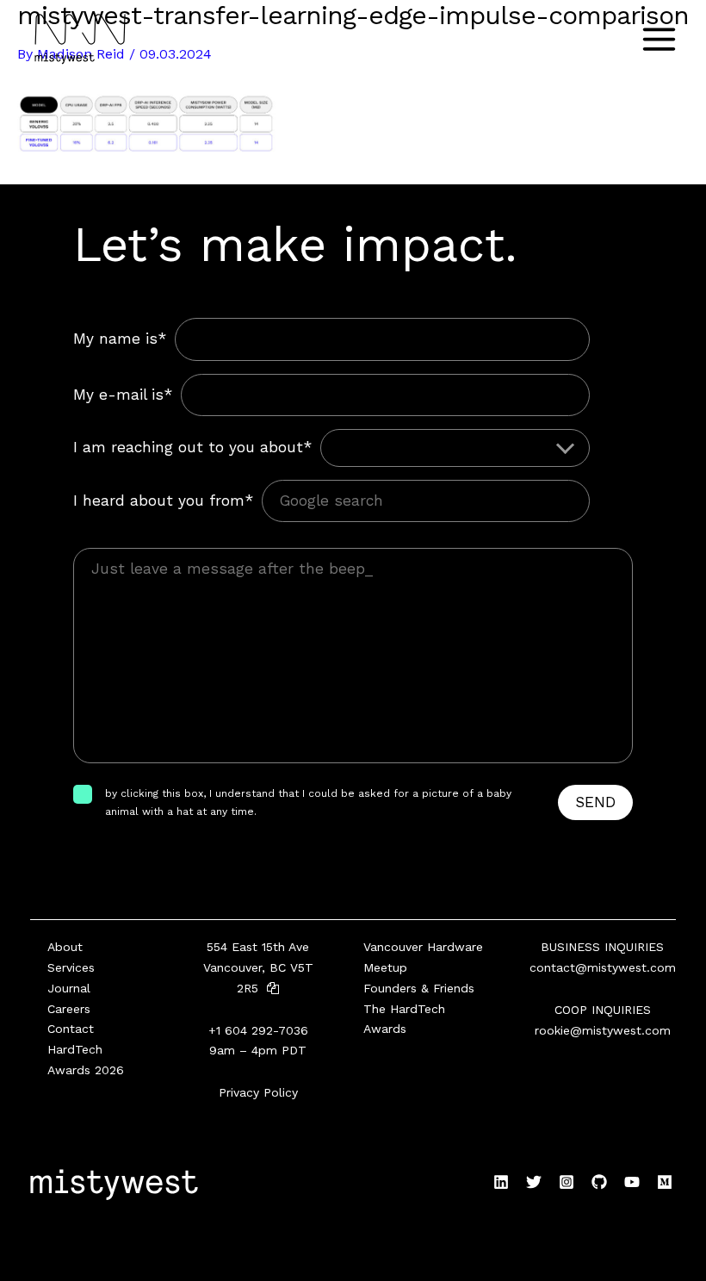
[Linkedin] (501, 1182)
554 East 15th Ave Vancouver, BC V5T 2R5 (258, 967)
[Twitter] (534, 1182)
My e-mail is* (122, 394)
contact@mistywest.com (603, 967)
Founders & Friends (418, 988)
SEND (595, 802)
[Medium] (664, 1182)
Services (71, 967)
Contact (70, 1028)
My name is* (119, 338)
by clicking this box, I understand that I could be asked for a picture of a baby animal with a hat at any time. (308, 802)
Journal (68, 988)
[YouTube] (632, 1182)
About (65, 947)
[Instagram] (566, 1182)
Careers (68, 1009)
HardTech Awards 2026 (85, 1059)
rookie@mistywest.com (603, 1030)
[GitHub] (599, 1182)
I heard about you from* (163, 500)
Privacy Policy (258, 1092)
